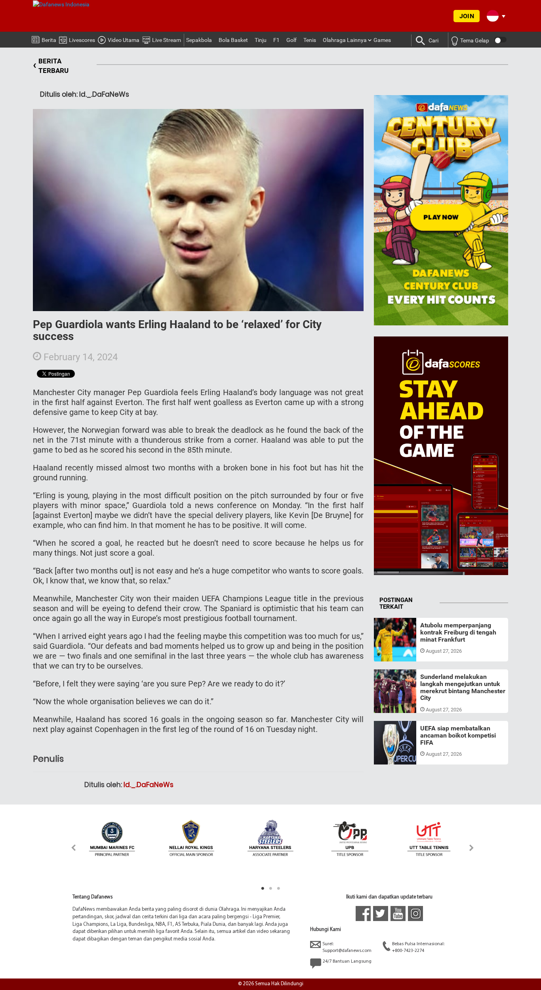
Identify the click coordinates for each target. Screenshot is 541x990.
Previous (69, 847)
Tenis (309, 40)
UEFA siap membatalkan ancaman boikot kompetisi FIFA (458, 735)
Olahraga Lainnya (345, 40)
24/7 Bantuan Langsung (347, 961)
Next (471, 847)
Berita (49, 40)
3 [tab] (278, 889)
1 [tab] (263, 889)
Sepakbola (199, 40)
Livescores (82, 40)
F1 (276, 40)
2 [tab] (270, 889)
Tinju (261, 40)
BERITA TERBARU (51, 66)
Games (382, 40)
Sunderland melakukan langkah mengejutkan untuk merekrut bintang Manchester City (462, 687)
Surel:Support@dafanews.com (346, 947)
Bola (386, 652)
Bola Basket (233, 40)
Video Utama (123, 40)
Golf (291, 40)
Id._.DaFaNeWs (148, 784)
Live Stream (166, 40)
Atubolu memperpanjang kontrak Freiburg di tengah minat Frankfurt (458, 632)
